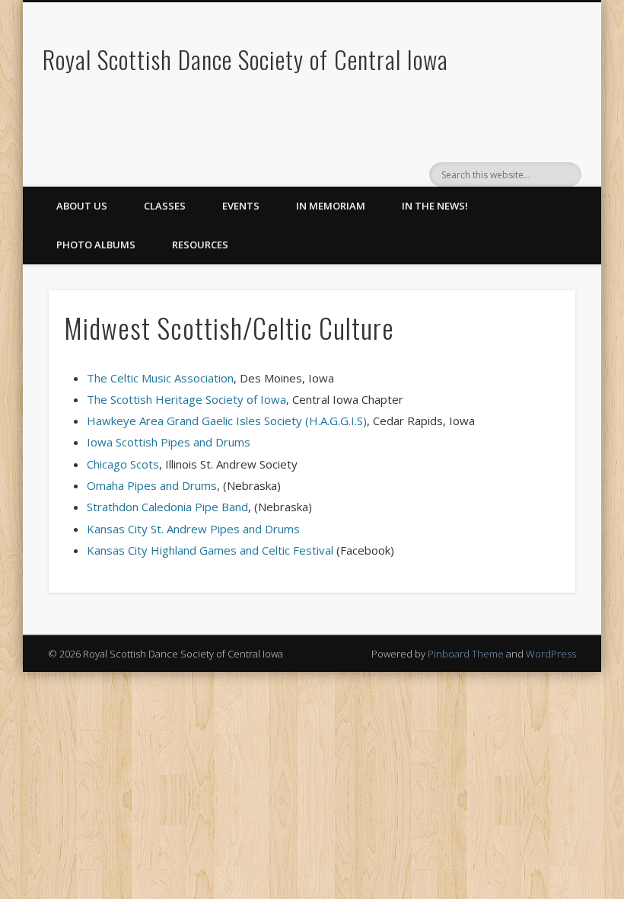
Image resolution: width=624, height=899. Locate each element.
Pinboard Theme (466, 654)
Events (240, 206)
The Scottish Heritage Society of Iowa (186, 399)
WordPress (551, 654)
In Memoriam (330, 206)
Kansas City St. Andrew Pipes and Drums (193, 528)
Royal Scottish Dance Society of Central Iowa (245, 59)
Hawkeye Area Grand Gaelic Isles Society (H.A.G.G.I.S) (227, 420)
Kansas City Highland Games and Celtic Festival (210, 550)
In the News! (435, 206)
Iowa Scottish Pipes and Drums (168, 442)
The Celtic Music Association (160, 378)
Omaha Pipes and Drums (152, 485)
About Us (81, 206)
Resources (200, 244)
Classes (165, 206)
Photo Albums (95, 244)
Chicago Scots (123, 464)
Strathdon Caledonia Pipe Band (167, 506)
